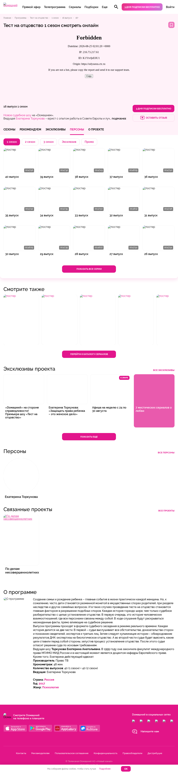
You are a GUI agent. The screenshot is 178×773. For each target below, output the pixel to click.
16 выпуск (10, 106)
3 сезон (48, 141)
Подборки (91, 7)
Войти (170, 7)
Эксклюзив (69, 141)
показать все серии (89, 269)
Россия (49, 679)
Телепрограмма (54, 7)
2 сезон (30, 141)
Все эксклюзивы (164, 370)
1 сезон (22, 106)
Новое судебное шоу (17, 115)
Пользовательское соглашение (71, 753)
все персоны (166, 452)
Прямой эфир (31, 7)
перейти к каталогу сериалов (89, 354)
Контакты (21, 753)
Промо (89, 141)
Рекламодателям (40, 753)
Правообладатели (132, 753)
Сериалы (75, 7)
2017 (42, 683)
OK (126, 769)
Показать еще (89, 436)
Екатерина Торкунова (30, 118)
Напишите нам (150, 731)
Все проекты (166, 510)
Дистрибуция (155, 753)
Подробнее (105, 769)
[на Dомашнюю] (10, 5)
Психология (50, 687)
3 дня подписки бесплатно (142, 7)
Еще (105, 7)
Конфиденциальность (105, 753)
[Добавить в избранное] (171, 25)
